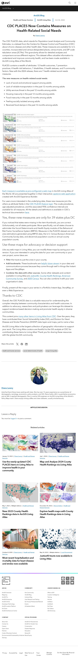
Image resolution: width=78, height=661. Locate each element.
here (27, 212)
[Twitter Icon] (17, 345)
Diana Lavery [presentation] (18, 456)
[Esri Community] (63, 582)
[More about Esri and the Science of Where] (6, 581)
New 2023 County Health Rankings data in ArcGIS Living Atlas (17, 514)
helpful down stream (50, 263)
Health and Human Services (23, 20)
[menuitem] (13, 592)
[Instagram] (67, 582)
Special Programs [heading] (31, 617)
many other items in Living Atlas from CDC (37, 316)
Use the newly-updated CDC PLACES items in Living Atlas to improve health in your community (17, 466)
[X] (67, 578)
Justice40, (34, 276)
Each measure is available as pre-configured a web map (26, 191)
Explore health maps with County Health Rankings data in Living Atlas (56, 514)
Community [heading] (28, 588)
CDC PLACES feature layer (41, 204)
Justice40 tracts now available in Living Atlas (56, 557)
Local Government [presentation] (66, 552)
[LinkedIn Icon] (26, 345)
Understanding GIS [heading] (54, 588)
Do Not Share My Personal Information (65, 653)
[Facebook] (63, 578)
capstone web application (64, 194)
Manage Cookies (49, 653)
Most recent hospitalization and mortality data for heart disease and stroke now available (18, 560)
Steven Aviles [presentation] (58, 506)
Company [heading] (5, 617)
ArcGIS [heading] (4, 588)
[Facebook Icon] (22, 345)
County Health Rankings (50, 276)
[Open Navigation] (75, 3)
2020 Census (33, 278)
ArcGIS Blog (6, 8)
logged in (14, 418)
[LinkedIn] (72, 578)
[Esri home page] (5, 3)
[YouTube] (72, 582)
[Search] (70, 3)
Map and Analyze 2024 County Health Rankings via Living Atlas (56, 463)
